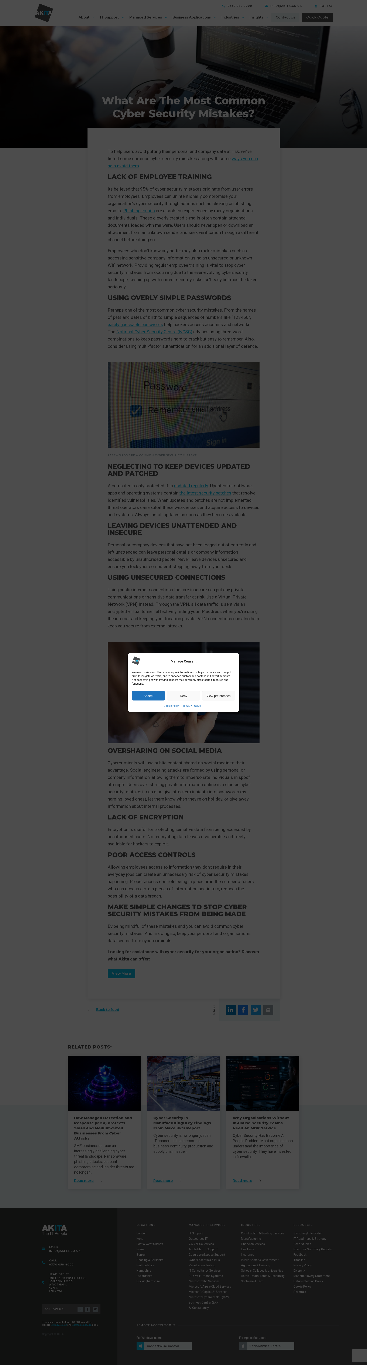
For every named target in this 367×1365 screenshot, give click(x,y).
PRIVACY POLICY (191, 705)
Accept (148, 695)
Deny (183, 695)
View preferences (218, 695)
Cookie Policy (171, 705)
